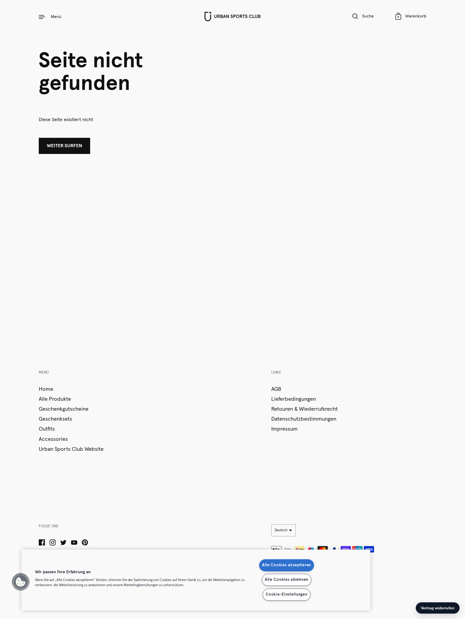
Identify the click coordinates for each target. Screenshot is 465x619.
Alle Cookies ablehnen (286, 580)
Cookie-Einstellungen (286, 594)
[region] (196, 580)
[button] (20, 581)
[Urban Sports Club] (232, 16)
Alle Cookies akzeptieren (286, 565)
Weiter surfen (64, 145)
